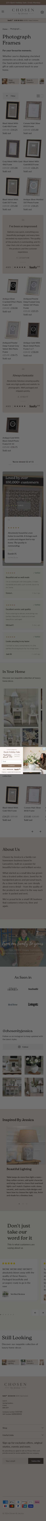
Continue (11, 765)
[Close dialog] (44, 748)
